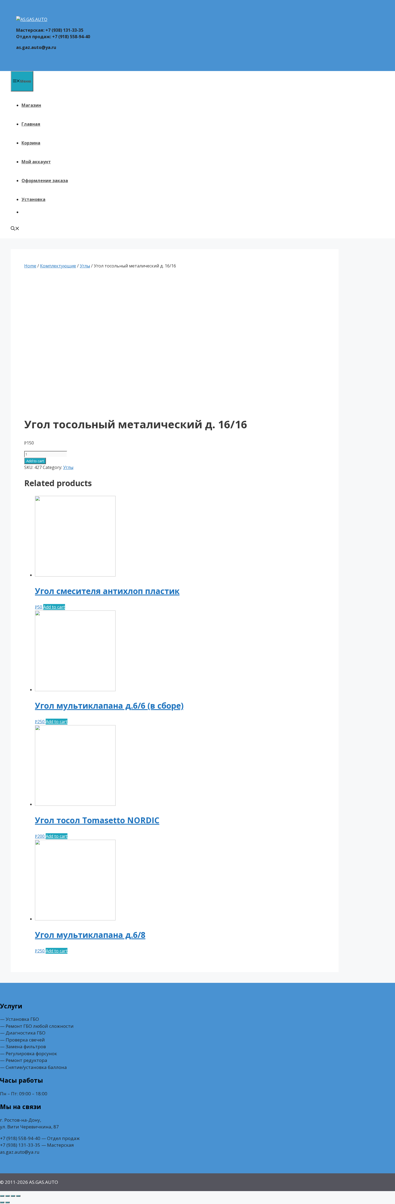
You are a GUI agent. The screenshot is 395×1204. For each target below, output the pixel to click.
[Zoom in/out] (18, 1196)
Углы (85, 266)
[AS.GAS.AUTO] (31, 19)
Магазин (31, 105)
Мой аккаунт (36, 162)
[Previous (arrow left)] (2, 1202)
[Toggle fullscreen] (13, 1196)
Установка (33, 199)
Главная (30, 124)
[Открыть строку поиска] (15, 229)
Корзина (30, 143)
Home (30, 266)
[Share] (7, 1196)
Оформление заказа (44, 180)
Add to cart (35, 460)
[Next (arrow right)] (7, 1202)
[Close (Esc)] (2, 1196)
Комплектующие (58, 266)
